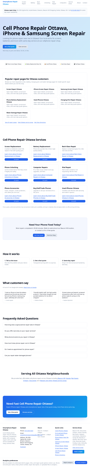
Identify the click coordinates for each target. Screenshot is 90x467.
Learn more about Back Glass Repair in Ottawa (72, 155)
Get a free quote (9, 46)
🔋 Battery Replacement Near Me (33, 64)
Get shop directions (40, 122)
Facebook (23, 447)
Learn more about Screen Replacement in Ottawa (13, 155)
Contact (85, 3)
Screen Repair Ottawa (61, 448)
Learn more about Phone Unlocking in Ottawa (13, 176)
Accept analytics (81, 462)
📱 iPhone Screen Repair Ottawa (13, 64)
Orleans (25, 381)
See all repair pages (11, 122)
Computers (63, 3)
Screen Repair (24, 2)
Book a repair (78, 451)
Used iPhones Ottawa (61, 431)
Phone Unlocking (60, 455)
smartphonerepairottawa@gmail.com (31, 435)
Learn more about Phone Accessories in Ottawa (13, 197)
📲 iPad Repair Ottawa (79, 64)
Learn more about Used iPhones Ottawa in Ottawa (73, 197)
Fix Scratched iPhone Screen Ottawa (61, 434)
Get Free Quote (38, 235)
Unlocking (47, 3)
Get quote (16, 159)
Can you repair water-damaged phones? (18, 355)
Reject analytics (68, 462)
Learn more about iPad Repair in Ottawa (73, 176)
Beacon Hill (61, 378)
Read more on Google (30, 287)
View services (22, 46)
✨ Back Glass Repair (65, 64)
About (79, 3)
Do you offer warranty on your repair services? (20, 331)
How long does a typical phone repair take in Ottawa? (22, 325)
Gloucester (32, 381)
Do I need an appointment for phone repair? (19, 349)
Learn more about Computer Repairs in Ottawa (43, 176)
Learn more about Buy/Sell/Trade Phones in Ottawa (44, 197)
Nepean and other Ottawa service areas (53, 381)
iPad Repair (54, 2)
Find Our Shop (51, 235)
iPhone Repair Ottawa (61, 446)
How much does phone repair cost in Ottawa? (20, 343)
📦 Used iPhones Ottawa (50, 64)
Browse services (27, 412)
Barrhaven (74, 378)
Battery (33, 3)
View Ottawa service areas (25, 122)
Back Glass (38, 2)
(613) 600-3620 (75, 10)
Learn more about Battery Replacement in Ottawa (42, 155)
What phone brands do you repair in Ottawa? (20, 337)
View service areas (78, 447)
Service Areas (71, 2)
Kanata (68, 378)
